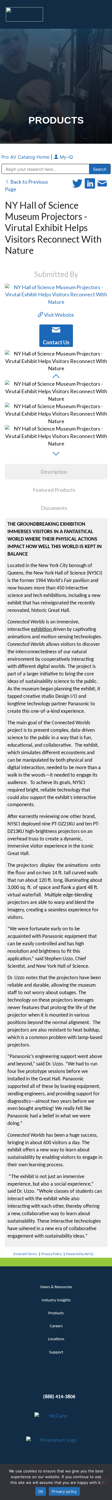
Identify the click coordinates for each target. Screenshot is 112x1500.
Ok (40, 1491)
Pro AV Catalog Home (26, 157)
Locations (56, 1339)
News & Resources (56, 1287)
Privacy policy (64, 1491)
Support (56, 1352)
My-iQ (65, 157)
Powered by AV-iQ (79, 1254)
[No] (103, 1481)
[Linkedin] (46, 1379)
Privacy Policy (51, 1254)
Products (56, 1313)
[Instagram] (66, 1379)
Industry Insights (56, 1300)
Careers (56, 1326)
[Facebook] (56, 1379)
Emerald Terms (25, 1254)
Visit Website (58, 315)
